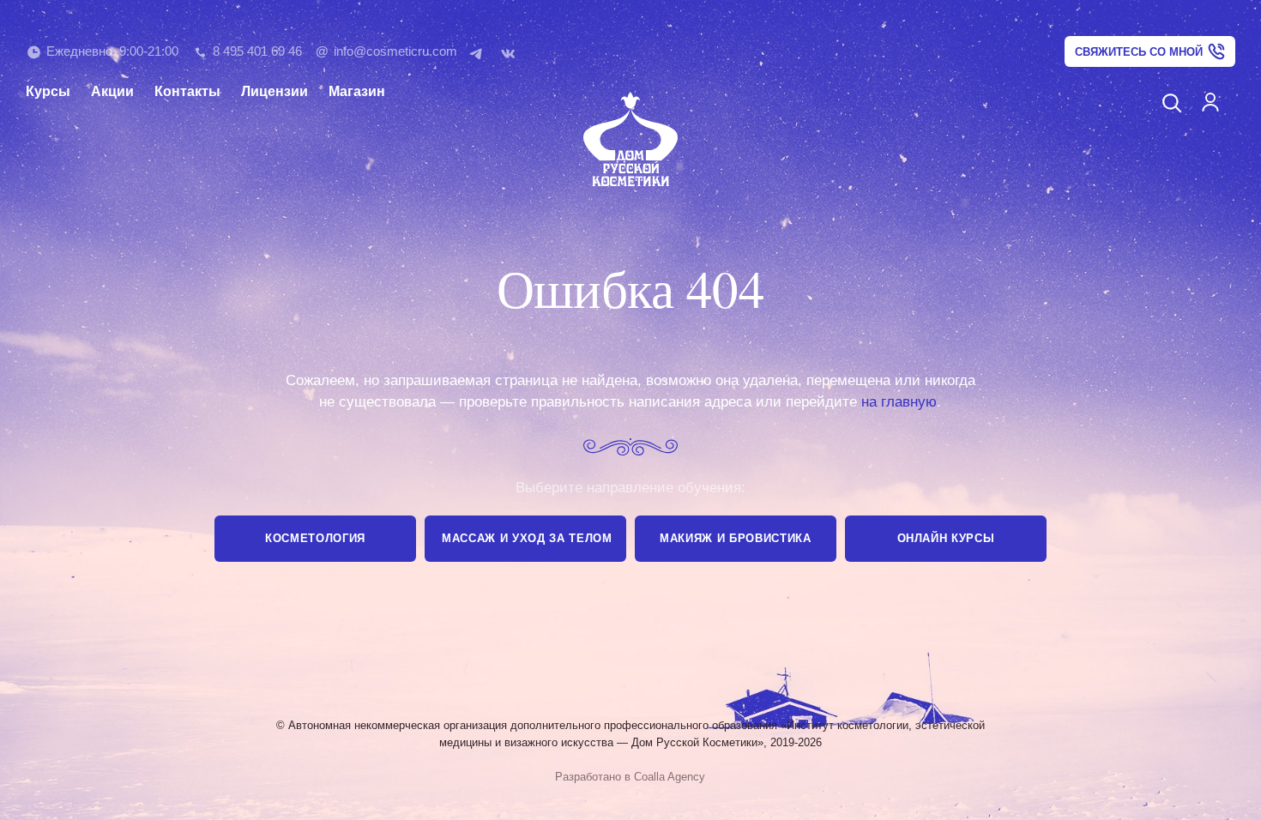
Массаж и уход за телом (527, 538)
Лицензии (274, 91)
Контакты (187, 91)
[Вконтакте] (512, 52)
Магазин (357, 91)
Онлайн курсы (946, 538)
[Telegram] (480, 52)
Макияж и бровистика (736, 538)
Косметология (315, 538)
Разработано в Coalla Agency (630, 776)
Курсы (48, 91)
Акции (112, 91)
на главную (899, 402)
